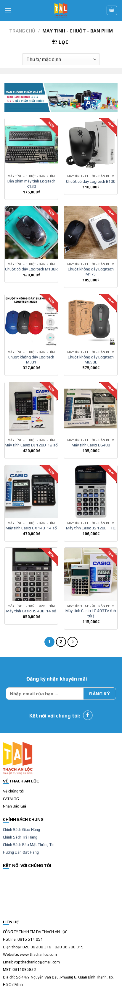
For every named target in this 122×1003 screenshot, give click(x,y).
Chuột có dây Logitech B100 (90, 181)
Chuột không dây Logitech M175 (91, 272)
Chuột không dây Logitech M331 (31, 360)
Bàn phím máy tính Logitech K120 (31, 184)
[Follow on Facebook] (88, 715)
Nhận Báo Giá (14, 806)
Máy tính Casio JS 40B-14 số (31, 611)
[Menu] (8, 10)
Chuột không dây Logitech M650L (91, 360)
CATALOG (11, 799)
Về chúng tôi (13, 791)
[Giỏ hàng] (112, 10)
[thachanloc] (61, 10)
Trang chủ (22, 31)
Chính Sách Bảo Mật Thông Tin (28, 844)
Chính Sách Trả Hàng (20, 837)
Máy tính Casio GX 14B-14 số (31, 528)
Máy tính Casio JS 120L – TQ (90, 528)
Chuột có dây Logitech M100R (31, 269)
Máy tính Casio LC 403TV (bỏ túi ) (90, 613)
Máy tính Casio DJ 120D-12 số (31, 445)
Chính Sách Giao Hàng (21, 829)
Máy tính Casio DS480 (91, 445)
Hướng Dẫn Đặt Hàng (21, 852)
